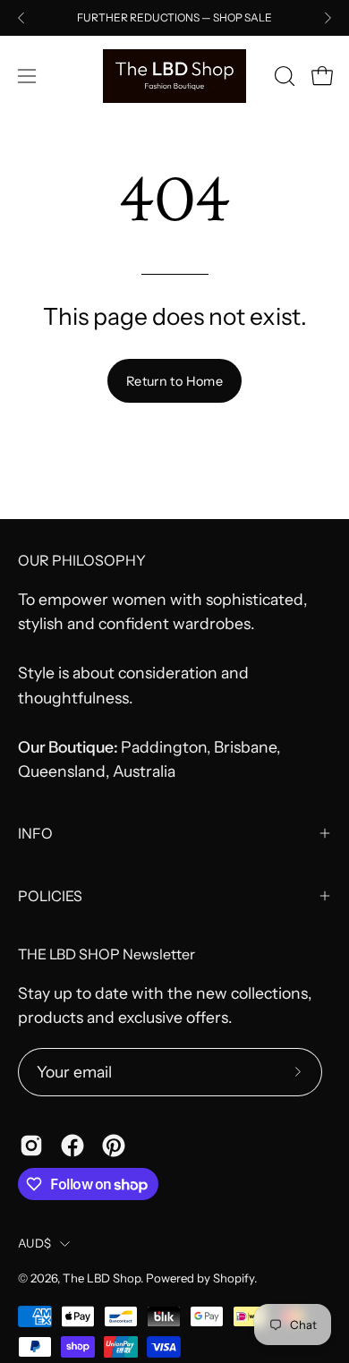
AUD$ (34, 1243)
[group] (174, 18)
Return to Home (174, 381)
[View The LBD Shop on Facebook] (72, 1145)
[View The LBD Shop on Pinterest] (113, 1145)
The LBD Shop (101, 1278)
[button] (282, 76)
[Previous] (21, 18)
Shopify (233, 1278)
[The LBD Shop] (174, 76)
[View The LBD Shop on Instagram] (31, 1145)
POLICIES (50, 896)
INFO (35, 833)
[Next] (327, 18)
